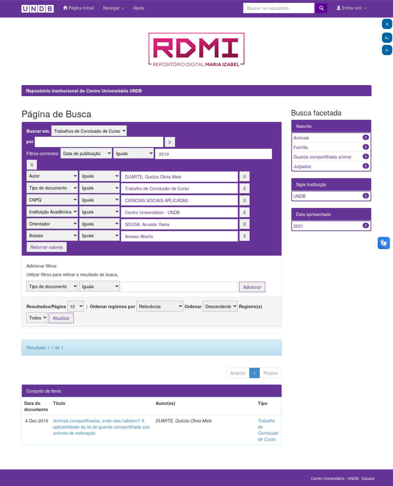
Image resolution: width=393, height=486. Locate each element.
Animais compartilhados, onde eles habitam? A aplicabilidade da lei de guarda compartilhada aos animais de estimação (101, 426)
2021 (298, 226)
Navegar (112, 8)
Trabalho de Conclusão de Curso (268, 429)
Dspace (368, 478)
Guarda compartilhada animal (322, 157)
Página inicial (80, 8)
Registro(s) (250, 306)
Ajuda (138, 8)
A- (387, 50)
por (29, 141)
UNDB (299, 196)
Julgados (302, 166)
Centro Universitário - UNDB (335, 478)
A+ (387, 37)
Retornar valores (46, 247)
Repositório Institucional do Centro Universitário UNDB (84, 91)
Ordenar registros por (112, 306)
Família (301, 147)
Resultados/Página (46, 306)
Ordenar (193, 306)
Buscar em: (38, 131)
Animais (301, 138)
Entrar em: (352, 8)
